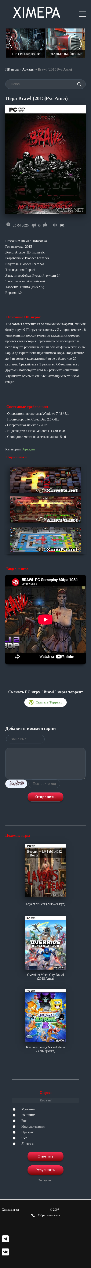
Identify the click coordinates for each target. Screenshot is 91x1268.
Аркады (28, 69)
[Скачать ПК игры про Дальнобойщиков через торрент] (25, 43)
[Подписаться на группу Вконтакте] (5, 1252)
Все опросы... (46, 1180)
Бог (23, 1120)
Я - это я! (27, 1143)
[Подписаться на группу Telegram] (5, 1239)
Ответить (46, 1156)
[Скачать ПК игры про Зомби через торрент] (65, 43)
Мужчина (28, 1109)
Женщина (28, 1115)
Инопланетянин (33, 1126)
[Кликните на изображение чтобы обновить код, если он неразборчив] (16, 784)
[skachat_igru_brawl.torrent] (45, 702)
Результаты (46, 1170)
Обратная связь (48, 1215)
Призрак (27, 1132)
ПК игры (12, 69)
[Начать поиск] (79, 84)
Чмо (24, 1138)
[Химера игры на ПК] (36, 11)
